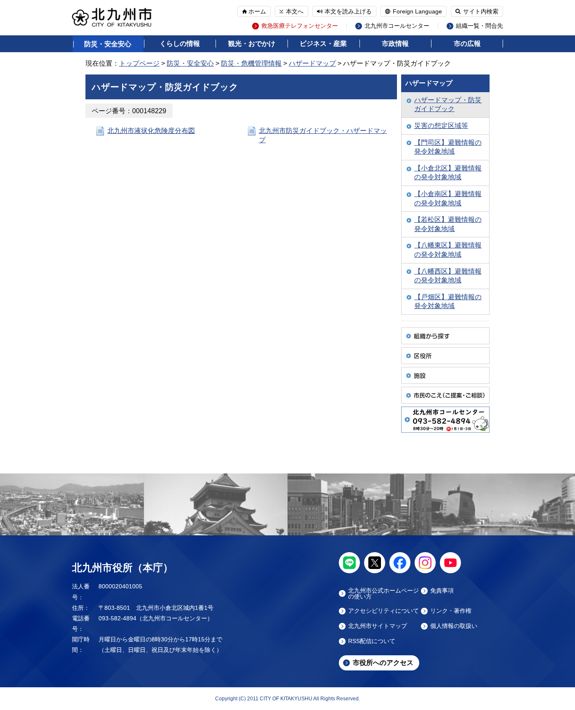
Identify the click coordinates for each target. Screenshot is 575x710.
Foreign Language (417, 11)
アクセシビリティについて (383, 611)
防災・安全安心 (107, 44)
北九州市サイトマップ (377, 626)
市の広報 (467, 43)
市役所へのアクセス (383, 662)
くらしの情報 (180, 43)
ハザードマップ (312, 63)
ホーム (257, 11)
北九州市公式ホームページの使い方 (383, 593)
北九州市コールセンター (397, 26)
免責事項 (442, 591)
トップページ (139, 63)
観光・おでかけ (251, 43)
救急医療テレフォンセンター (299, 26)
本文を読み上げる (348, 11)
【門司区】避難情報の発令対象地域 (448, 147)
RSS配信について (371, 641)
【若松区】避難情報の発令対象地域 (448, 224)
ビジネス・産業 (323, 43)
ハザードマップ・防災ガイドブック (448, 104)
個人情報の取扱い (453, 626)
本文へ (294, 11)
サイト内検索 (480, 11)
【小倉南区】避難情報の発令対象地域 (448, 198)
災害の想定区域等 (441, 125)
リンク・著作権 (450, 611)
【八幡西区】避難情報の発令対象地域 (448, 276)
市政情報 (395, 43)
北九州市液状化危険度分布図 (151, 130)
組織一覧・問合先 (479, 26)
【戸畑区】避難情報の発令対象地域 (448, 301)
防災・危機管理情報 (251, 63)
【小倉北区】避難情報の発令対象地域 (448, 173)
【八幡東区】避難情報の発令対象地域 (448, 250)
